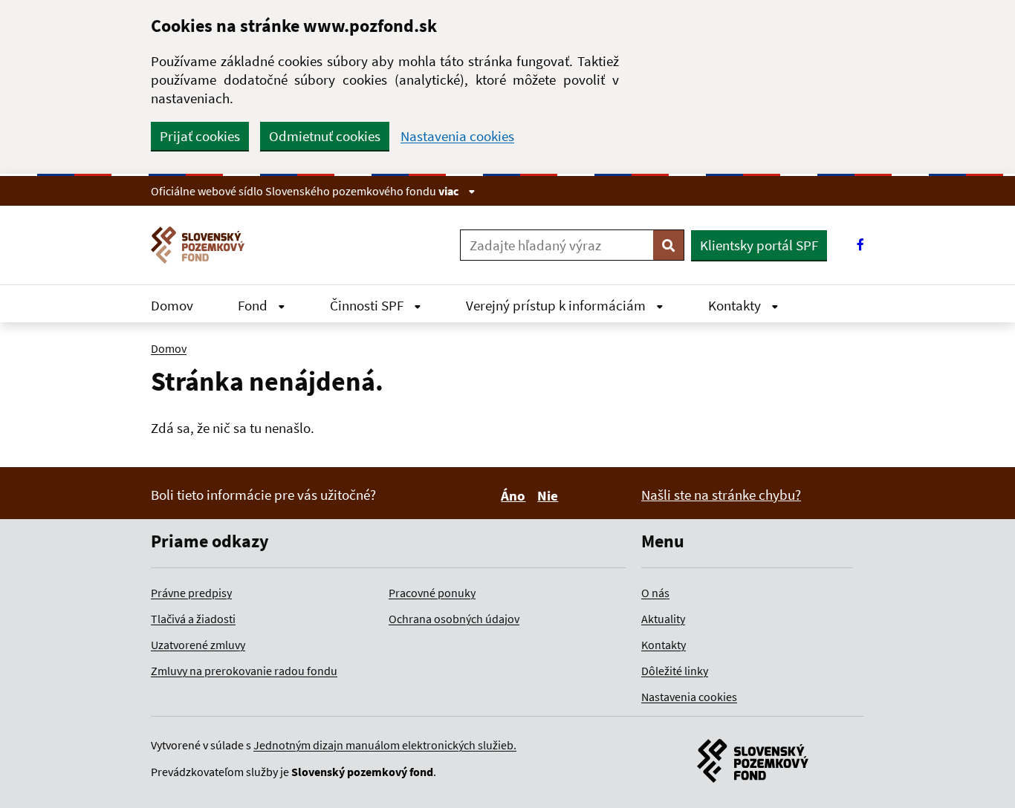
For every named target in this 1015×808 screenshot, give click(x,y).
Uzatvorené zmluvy (198, 644)
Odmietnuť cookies (324, 136)
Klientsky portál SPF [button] (759, 245)
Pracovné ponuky (432, 592)
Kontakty (736, 305)
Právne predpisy (191, 592)
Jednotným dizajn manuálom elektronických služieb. (384, 744)
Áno (515, 495)
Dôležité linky (674, 670)
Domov (172, 305)
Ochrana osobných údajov (454, 618)
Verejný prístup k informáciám (557, 305)
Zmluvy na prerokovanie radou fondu (244, 670)
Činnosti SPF (368, 305)
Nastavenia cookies (457, 136)
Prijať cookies (200, 136)
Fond (254, 305)
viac (449, 190)
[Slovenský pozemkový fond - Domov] (203, 245)
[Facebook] (860, 244)
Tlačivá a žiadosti (193, 618)
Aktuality (663, 618)
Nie (549, 495)
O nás (655, 592)
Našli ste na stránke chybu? (721, 495)
